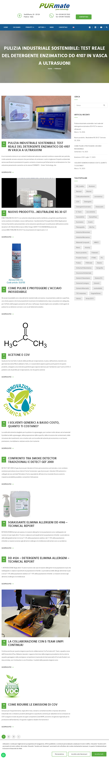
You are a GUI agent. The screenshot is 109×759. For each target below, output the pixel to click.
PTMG (94, 258)
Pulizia (78, 263)
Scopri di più (7, 172)
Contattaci (83, 17)
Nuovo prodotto (81, 252)
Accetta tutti (99, 754)
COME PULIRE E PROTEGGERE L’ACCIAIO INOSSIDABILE (35, 290)
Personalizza (59, 754)
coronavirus (98, 196)
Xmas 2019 (89, 298)
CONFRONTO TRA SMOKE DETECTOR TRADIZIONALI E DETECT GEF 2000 (32, 460)
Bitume (88, 191)
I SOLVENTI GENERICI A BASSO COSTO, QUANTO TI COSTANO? (34, 424)
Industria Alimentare (83, 232)
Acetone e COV (19, 355)
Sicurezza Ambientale (83, 273)
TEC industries (81, 293)
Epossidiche (80, 217)
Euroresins (79, 222)
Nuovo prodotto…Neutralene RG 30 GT (37, 212)
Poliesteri (95, 252)
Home (6, 27)
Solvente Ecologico (82, 283)
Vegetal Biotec (96, 293)
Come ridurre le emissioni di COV (32, 704)
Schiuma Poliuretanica (83, 268)
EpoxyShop (93, 217)
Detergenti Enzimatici (83, 207)
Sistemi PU (98, 278)
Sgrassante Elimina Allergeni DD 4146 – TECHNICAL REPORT (37, 524)
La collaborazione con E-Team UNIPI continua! (35, 643)
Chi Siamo (16, 27)
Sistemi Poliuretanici (83, 278)
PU (102, 258)
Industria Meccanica (83, 237)
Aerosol (78, 191)
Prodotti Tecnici (81, 258)
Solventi (96, 283)
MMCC (96, 242)
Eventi (90, 222)
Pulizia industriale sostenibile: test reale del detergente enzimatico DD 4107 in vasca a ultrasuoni (39, 147)
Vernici (78, 298)
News (52, 27)
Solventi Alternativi (82, 288)
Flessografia (80, 227)
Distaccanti (99, 207)
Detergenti (87, 201)
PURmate (57, 68)
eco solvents (91, 212)
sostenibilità (98, 288)
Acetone (92, 186)
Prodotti (29, 27)
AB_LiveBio (80, 186)
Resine (99, 263)
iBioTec (91, 227)
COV (77, 201)
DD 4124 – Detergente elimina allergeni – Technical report (38, 560)
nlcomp (87, 247)
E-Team (79, 212)
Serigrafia (99, 268)
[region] (54, 749)
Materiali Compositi (82, 242)
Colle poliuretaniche (82, 196)
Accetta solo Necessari (79, 754)
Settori (41, 27)
